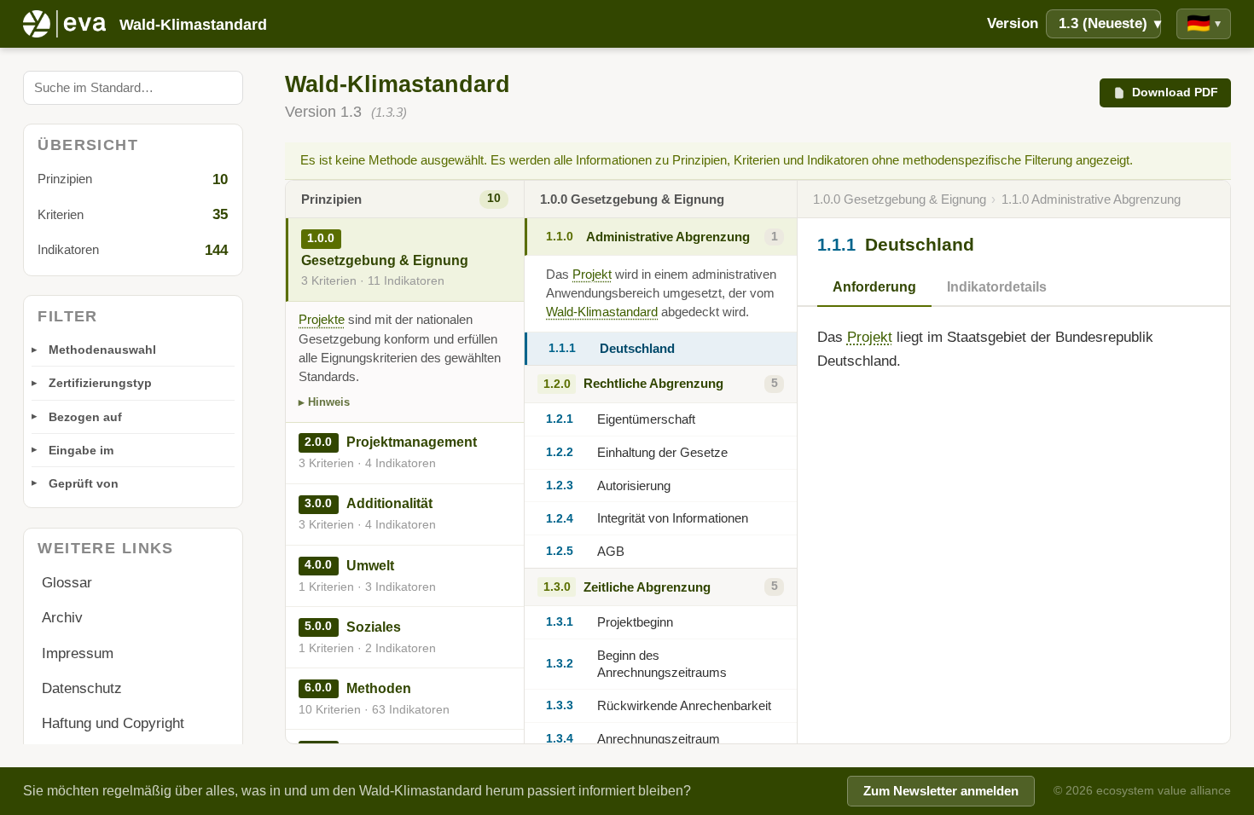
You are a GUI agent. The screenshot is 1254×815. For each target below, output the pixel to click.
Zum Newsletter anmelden (941, 791)
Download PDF (1175, 92)
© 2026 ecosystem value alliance (1142, 790)
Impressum (77, 653)
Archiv (62, 618)
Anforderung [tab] (874, 287)
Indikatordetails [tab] (997, 287)
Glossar (67, 583)
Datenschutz (82, 688)
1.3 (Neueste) (1110, 23)
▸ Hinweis (324, 402)
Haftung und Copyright (113, 723)
